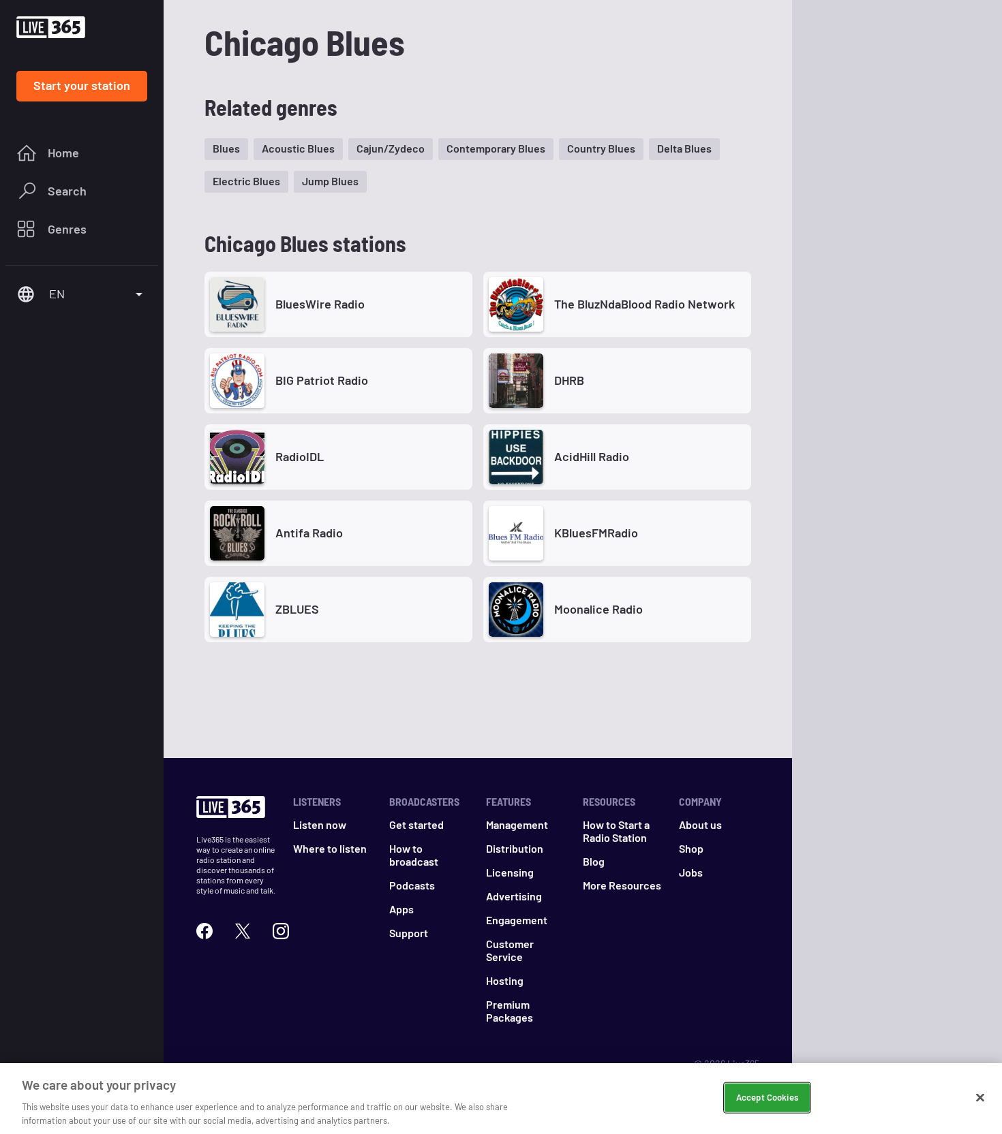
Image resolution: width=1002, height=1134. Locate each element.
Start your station (81, 85)
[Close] (980, 1098)
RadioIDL (299, 456)
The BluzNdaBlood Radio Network (644, 303)
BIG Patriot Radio (321, 380)
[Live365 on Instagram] (281, 931)
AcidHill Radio (591, 456)
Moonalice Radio (598, 608)
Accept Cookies (767, 1097)
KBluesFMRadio (596, 532)
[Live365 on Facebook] (204, 931)
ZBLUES (297, 608)
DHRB (569, 380)
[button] (226, 149)
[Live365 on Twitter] (243, 931)
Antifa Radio (309, 532)
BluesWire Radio (320, 303)
